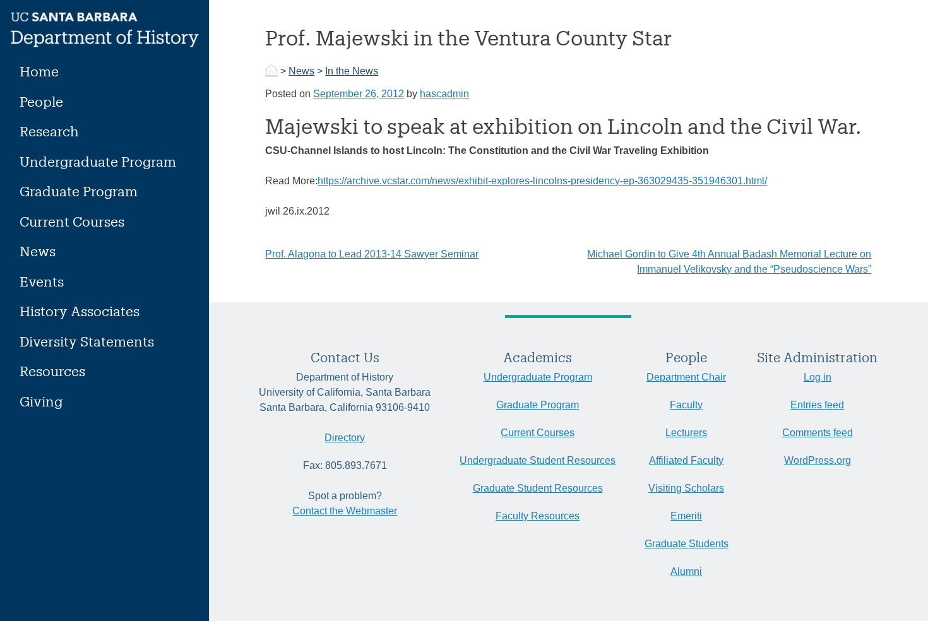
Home (39, 71)
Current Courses (72, 221)
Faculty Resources (538, 516)
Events (42, 281)
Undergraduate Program (98, 161)
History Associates (80, 311)
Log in (817, 377)
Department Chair (686, 377)
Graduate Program (79, 191)
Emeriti (686, 516)
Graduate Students (687, 543)
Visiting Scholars (686, 488)
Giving (41, 401)
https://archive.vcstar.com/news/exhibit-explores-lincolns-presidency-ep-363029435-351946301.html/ (542, 180)
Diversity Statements (87, 341)
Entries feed (817, 404)
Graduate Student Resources (538, 488)
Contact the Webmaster (344, 511)
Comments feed (817, 432)
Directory (344, 437)
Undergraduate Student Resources (538, 460)
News (38, 251)
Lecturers (686, 432)
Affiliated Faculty (686, 460)
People (41, 101)
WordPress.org (817, 460)
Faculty (686, 404)
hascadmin (444, 93)
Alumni (686, 571)
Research (49, 131)
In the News (351, 71)
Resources (52, 371)
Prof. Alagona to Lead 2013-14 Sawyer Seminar (372, 254)
